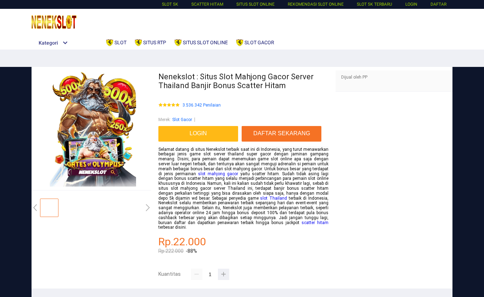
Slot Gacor (182, 119)
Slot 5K (170, 4)
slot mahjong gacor (218, 173)
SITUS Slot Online (255, 4)
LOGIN (411, 4)
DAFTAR (438, 4)
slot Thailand (273, 198)
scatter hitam (315, 222)
